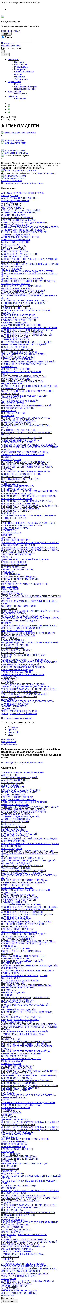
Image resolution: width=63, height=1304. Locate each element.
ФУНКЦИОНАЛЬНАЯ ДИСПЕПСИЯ (18, 696)
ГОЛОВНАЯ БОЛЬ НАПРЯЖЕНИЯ (18, 315)
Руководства (20, 64)
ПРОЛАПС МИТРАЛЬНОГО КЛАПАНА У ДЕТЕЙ (24, 425)
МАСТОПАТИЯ (8, 581)
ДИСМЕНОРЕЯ (8, 537)
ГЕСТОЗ (5, 520)
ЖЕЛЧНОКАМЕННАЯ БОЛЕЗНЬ (17, 357)
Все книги (19, 62)
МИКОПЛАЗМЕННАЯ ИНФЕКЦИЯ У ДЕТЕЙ (22, 376)
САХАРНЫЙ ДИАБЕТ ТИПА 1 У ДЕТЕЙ (20, 437)
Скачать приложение (11, 180)
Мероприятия (14, 91)
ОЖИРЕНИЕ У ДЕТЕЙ (12, 388)
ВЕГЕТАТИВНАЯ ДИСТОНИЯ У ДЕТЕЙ (20, 474)
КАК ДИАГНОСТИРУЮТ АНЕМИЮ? (18, 220)
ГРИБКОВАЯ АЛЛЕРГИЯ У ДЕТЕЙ (18, 320)
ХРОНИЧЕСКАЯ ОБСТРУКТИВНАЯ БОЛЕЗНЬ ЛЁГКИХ (28, 327)
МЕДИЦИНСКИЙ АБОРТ (13, 481)
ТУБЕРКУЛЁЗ (8, 679)
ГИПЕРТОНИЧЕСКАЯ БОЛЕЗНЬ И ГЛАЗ (21, 525)
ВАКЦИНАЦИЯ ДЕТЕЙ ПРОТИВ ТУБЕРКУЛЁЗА (25, 471)
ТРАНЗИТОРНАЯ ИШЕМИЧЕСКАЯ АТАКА (22, 454)
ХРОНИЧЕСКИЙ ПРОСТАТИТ (16, 340)
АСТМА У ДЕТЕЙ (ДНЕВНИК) (15, 283)
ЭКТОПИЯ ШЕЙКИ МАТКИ (14, 706)
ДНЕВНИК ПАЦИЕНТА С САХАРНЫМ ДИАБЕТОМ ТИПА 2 (30, 550)
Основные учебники (24, 72)
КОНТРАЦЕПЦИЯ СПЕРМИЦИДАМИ (19, 579)
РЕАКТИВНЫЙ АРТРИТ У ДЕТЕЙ (18, 430)
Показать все (7, 43)
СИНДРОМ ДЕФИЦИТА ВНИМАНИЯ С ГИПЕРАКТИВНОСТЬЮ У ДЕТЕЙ (20, 441)
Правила (12, 729)
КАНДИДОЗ (7, 572)
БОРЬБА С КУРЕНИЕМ (13, 249)
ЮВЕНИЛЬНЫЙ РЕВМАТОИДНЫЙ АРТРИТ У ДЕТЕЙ (27, 361)
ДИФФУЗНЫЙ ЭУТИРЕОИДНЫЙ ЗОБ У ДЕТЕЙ (24, 559)
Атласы (18, 74)
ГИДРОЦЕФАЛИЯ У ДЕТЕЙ (15, 305)
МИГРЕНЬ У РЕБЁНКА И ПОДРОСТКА (20, 371)
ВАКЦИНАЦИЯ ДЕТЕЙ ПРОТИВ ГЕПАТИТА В (24, 464)
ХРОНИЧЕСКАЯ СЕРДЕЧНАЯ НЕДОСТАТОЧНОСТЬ (27, 701)
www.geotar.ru (7, 739)
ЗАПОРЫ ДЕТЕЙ (9, 557)
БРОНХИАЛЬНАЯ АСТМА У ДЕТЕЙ (19, 254)
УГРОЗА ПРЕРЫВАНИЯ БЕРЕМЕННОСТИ (22, 684)
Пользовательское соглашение (16, 718)
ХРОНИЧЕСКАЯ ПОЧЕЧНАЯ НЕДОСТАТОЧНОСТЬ (26, 330)
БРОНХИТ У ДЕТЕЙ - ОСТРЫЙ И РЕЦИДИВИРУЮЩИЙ (29, 259)
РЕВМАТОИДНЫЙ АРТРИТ (14, 645)
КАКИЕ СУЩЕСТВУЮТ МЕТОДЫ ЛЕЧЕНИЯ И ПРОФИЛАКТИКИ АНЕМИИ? (24, 223)
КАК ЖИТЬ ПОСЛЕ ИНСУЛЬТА (16, 349)
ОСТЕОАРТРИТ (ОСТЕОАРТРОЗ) (18, 606)
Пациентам (19, 76)
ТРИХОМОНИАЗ (9, 677)
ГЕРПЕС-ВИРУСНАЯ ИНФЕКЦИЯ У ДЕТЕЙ (22, 303)
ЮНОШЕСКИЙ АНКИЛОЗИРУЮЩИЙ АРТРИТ (23, 232)
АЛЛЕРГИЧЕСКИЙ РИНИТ (14, 200)
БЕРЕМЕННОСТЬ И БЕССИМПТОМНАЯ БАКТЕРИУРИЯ (29, 491)
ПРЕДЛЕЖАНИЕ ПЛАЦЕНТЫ (16, 630)
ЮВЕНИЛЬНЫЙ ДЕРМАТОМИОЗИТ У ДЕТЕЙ (23, 364)
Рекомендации (21, 67)
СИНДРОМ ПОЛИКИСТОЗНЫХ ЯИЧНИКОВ (22, 667)
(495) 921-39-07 (8, 741)
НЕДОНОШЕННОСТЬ (11, 383)
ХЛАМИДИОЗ (8, 699)
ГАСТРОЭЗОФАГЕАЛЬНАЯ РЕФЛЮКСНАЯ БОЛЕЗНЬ (28, 515)
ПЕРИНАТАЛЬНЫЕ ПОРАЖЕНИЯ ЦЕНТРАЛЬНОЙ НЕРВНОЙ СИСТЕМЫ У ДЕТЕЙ (26, 406)
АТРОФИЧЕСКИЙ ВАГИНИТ (15, 239)
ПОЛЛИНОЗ (7, 415)
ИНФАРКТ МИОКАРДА (12, 567)
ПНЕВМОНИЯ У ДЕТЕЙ (13, 413)
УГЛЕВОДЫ (7, 682)
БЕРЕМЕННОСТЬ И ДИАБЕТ (15, 511)
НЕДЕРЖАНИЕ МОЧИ (12, 594)
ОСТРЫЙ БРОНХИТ (11, 398)
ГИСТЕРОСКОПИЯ (10, 533)
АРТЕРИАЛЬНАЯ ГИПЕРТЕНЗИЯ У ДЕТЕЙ (22, 230)
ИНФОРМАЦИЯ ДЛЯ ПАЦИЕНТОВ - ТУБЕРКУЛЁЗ (26, 342)
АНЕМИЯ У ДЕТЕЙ (10, 205)
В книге (8, 37)
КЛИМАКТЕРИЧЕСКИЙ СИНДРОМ (18, 577)
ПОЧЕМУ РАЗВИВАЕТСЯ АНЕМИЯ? (19, 212)
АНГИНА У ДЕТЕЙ (10, 484)
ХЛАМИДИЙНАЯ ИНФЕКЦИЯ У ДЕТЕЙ (20, 325)
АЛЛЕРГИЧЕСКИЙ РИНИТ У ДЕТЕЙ (19, 198)
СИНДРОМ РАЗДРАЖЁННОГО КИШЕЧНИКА (23, 655)
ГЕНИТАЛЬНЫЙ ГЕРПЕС (13, 518)
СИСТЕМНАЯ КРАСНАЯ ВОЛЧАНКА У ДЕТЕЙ (24, 452)
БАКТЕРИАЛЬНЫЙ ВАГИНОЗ (16, 489)
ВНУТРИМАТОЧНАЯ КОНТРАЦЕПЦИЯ (20, 479)
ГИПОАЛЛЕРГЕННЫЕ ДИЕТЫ (16, 308)
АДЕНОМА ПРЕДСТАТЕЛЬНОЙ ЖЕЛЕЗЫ (22, 193)
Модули (18, 84)
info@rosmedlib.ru (9, 744)
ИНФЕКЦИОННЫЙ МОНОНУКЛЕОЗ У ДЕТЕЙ (23, 344)
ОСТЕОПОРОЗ (8, 608)
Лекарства (13, 96)
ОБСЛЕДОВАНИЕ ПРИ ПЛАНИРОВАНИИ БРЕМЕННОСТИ (30, 618)
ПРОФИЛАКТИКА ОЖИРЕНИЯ (16, 423)
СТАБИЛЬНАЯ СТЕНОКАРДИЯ (16, 669)
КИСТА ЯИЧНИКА (10, 574)
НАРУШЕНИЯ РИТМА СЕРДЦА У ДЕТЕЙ (21, 381)
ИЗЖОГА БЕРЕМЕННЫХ (13, 564)
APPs (10, 734)
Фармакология (21, 79)
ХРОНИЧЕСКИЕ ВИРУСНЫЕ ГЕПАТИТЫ (21, 332)
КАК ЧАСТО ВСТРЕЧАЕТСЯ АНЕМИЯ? (20, 210)
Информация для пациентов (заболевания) (22, 183)
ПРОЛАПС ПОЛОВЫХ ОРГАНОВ (17, 635)
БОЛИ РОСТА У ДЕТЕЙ (13, 247)
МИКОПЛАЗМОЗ (9, 589)
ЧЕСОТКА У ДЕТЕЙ (11, 269)
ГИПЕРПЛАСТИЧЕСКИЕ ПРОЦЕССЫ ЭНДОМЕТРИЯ (27, 523)
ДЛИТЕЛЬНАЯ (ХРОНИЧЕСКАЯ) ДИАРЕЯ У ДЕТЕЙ (27, 271)
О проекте (13, 727)
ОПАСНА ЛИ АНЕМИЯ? (13, 215)
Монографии (20, 69)
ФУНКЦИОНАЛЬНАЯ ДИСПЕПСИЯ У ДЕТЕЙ (23, 291)
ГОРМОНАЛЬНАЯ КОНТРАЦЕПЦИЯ (19, 318)
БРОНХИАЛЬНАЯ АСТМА (14, 252)
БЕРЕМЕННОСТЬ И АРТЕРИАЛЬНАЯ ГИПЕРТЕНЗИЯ (28, 496)
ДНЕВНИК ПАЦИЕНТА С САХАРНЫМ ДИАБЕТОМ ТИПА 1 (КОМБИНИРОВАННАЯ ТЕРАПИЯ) (30, 543)
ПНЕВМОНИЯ (8, 410)
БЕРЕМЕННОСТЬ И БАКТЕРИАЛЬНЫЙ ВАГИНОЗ (26, 501)
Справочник (20, 98)
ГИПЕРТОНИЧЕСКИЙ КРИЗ (14, 528)
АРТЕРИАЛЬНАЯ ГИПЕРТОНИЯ (17, 486)
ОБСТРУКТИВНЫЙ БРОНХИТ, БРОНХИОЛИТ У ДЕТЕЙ (29, 386)
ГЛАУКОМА (6, 535)
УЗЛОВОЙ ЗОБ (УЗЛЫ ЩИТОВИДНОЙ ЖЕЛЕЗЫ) (25, 686)
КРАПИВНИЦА (8, 366)
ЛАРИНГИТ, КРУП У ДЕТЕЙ (15, 369)
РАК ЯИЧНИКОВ (9, 638)
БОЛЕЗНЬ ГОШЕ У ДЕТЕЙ (14, 242)
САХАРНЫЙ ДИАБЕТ (12, 652)
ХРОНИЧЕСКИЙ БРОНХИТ (14, 337)
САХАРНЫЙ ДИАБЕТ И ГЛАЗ (16, 650)
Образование (14, 81)
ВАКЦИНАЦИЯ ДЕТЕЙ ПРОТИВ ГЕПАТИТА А (24, 300)
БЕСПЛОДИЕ (8, 513)
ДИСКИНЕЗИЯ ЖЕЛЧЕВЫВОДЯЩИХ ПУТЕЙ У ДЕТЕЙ (28, 281)
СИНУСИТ (6, 657)
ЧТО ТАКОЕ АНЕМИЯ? (12, 208)
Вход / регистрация (10, 31)
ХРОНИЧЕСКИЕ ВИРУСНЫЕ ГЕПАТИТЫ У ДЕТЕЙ (26, 335)
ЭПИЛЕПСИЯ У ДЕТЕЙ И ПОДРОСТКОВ (21, 286)
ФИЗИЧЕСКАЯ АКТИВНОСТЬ (16, 288)
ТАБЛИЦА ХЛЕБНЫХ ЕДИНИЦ (16, 672)
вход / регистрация (47, 173)
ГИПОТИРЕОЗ (8, 530)
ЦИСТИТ (5, 457)
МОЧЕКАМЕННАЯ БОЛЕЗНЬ (15, 379)
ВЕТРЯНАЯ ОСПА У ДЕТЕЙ (15, 476)
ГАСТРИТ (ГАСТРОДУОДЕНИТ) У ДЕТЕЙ (21, 293)
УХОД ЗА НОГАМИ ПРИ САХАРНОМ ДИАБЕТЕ (24, 694)
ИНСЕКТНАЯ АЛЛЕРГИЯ (13, 347)
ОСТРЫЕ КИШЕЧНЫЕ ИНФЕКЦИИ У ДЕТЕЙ (23, 396)
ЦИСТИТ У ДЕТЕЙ (10, 459)
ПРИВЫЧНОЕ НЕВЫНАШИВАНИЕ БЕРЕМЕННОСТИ (27, 633)
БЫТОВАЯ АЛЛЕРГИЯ (12, 261)
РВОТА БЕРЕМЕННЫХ (13, 640)
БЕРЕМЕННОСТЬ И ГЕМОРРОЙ (17, 503)
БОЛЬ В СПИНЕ (9, 244)
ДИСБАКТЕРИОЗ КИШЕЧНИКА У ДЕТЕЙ (21, 278)
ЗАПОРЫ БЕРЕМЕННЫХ (13, 562)
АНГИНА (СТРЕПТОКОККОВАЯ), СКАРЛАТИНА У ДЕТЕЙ (29, 227)
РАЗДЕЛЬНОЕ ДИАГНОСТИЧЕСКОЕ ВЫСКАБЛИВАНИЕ (29, 642)
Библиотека (13, 59)
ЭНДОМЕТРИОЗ (9, 708)
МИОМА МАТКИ (9, 591)
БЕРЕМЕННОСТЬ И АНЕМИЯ (16, 498)
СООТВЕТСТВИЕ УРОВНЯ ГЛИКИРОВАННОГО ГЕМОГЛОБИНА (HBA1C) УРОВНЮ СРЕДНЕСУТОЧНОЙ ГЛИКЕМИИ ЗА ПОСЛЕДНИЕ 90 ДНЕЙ (29, 662)
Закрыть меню (10, 1301)
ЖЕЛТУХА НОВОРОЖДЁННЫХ (17, 359)
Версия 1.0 (13, 732)
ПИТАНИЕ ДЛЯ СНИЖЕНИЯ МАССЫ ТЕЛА (22, 616)
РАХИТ (4, 427)
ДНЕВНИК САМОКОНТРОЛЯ (15, 540)
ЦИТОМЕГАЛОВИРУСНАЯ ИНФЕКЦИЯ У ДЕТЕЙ (25, 462)
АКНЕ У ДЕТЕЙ (9, 195)
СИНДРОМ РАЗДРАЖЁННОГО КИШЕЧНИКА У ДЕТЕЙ (28, 445)
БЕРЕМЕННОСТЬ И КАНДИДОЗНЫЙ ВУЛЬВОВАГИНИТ (29, 506)
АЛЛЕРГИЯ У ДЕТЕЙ (11, 203)
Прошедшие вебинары (25, 89)
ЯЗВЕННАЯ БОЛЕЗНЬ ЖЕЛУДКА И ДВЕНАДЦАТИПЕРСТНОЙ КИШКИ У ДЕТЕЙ (23, 353)
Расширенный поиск (11, 45)
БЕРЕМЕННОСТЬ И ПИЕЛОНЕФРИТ (19, 508)
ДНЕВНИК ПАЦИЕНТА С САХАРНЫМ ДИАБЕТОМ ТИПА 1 (30, 547)
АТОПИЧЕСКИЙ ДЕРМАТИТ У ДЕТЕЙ (20, 237)
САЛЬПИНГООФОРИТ (12, 647)
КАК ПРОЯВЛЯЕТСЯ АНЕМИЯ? (17, 217)
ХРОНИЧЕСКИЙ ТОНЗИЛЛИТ (16, 704)
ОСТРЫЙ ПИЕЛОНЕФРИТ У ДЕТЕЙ (19, 401)
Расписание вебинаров (25, 86)
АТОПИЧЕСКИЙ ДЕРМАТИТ (15, 234)
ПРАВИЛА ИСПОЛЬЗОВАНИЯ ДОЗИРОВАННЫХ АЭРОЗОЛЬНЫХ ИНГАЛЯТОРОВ (25, 419)
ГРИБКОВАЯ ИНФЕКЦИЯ (13, 322)
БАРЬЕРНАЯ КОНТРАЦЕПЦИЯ (16, 493)
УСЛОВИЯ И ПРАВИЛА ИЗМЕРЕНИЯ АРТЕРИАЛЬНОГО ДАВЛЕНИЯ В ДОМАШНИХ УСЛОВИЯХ (29, 626)
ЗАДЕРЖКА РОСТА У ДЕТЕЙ (16, 555)
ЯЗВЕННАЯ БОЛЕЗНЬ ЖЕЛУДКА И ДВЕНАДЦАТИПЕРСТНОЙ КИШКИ (19, 712)
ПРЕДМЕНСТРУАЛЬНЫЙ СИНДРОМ (19, 621)
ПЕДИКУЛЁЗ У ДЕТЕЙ (12, 403)
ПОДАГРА (6, 623)
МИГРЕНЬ (6, 374)
